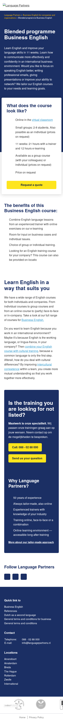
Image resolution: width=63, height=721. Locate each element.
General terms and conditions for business (27, 619)
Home (22, 717)
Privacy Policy (36, 717)
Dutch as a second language (20, 615)
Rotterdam (10, 675)
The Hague (10, 671)
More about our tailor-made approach (31, 542)
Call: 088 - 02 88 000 (25, 447)
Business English (13, 606)
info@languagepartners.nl (36, 643)
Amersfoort (10, 659)
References (10, 611)
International (11, 683)
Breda (7, 667)
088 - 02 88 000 (31, 639)
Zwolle (7, 679)
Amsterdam (10, 663)
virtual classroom (42, 120)
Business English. (33, 320)
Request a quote (32, 185)
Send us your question (27, 458)
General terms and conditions (20, 623)
